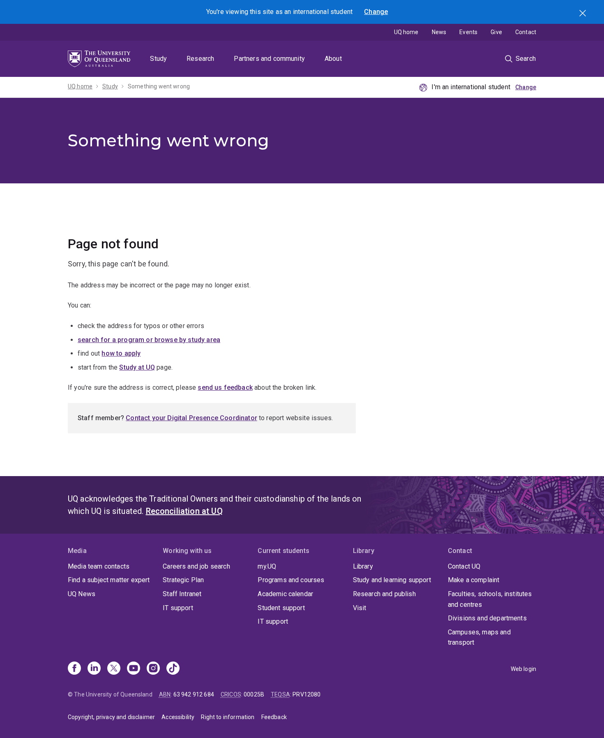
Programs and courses (291, 580)
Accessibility (177, 717)
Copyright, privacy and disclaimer (111, 717)
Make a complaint (474, 580)
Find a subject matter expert (109, 580)
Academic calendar (285, 594)
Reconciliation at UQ (184, 511)
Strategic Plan (183, 580)
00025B (254, 694)
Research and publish (384, 594)
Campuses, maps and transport (479, 637)
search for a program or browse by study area (149, 340)
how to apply (121, 353)
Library (363, 566)
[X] (113, 669)
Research (200, 58)
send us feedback (225, 387)
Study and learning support (392, 580)
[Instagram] (153, 669)
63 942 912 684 (193, 694)
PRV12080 (306, 694)
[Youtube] (133, 669)
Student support (281, 608)
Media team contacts (98, 566)
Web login (523, 669)
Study (158, 58)
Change (376, 12)
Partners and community (269, 58)
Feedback (274, 717)
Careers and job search (196, 566)
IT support (178, 608)
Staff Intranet (182, 594)
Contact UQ (464, 566)
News (439, 32)
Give (496, 32)
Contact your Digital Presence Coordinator (191, 418)
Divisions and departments (487, 618)
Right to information (227, 717)
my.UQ (267, 566)
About (333, 58)
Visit (360, 608)
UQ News (81, 594)
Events (468, 32)
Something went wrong (159, 86)
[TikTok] (173, 669)
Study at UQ (137, 367)
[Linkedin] (94, 669)
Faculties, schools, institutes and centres (490, 599)
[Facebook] (74, 669)
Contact (525, 32)
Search (583, 14)
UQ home (406, 32)
